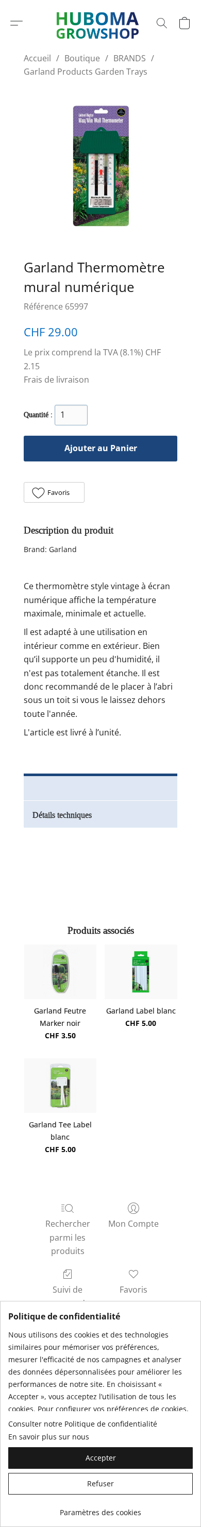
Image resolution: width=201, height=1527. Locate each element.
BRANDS (129, 58)
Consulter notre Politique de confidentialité (82, 1424)
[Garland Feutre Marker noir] (60, 972)
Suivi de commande (67, 1296)
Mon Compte (133, 1223)
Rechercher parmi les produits (67, 1237)
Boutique (82, 58)
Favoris (133, 1289)
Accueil (37, 58)
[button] (16, 23)
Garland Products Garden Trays (85, 71)
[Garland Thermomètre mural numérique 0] (100, 166)
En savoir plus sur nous (48, 1437)
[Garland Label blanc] (141, 972)
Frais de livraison (56, 379)
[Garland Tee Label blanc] (60, 1085)
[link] (100, 1509)
